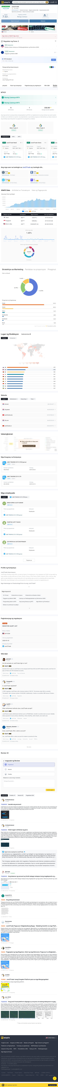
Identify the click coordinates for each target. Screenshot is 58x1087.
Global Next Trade (28, 1072)
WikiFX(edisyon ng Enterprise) (38, 1045)
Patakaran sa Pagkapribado (8, 1045)
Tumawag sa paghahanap (23, 1045)
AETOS (47, 1075)
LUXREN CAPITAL (45, 1072)
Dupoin (14, 1075)
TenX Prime (10, 1072)
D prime (3, 1072)
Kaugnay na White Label (16, 1042)
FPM (37, 1075)
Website (43, 21)
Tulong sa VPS (32, 1048)
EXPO (15, 1048)
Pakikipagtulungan (42, 1048)
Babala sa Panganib (29, 1042)
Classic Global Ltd (29, 1075)
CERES (42, 1075)
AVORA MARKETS (6, 1075)
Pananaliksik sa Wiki (23, 1048)
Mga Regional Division (6, 1051)
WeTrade (37, 1072)
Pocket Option (18, 1072)
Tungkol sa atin (5, 1042)
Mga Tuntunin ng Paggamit (42, 1042)
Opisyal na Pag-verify (6, 1048)
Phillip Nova (20, 1075)
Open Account (15, 21)
